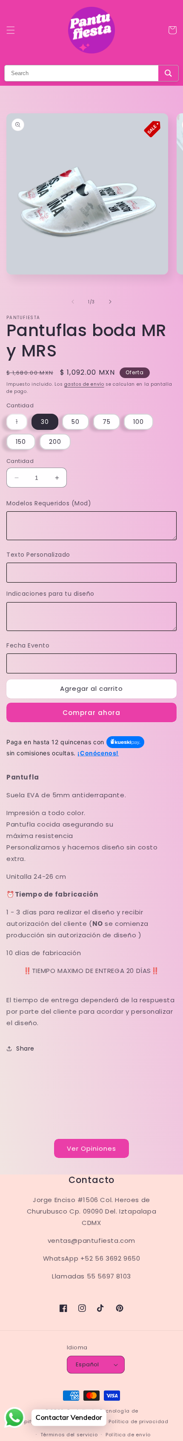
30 (45, 422)
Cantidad (20, 461)
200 (55, 441)
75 (107, 422)
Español (87, 1364)
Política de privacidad (138, 1421)
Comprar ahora (91, 712)
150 (21, 441)
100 (138, 422)
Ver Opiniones (91, 1148)
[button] (10, 30)
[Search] (168, 73)
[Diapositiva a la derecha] (110, 301)
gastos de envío (84, 384)
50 (75, 422)
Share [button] (25, 1048)
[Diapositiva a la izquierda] (72, 301)
